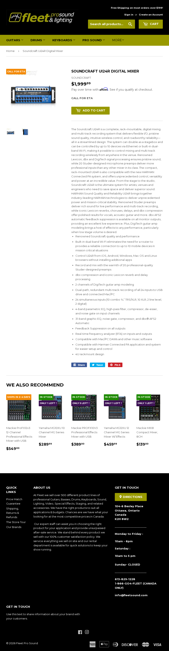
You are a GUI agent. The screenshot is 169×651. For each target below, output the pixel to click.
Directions (132, 497)
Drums (37, 40)
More (117, 40)
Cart (154, 24)
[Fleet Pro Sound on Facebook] (80, 632)
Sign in (128, 14)
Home (10, 51)
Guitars (13, 40)
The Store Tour (16, 522)
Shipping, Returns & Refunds (12, 513)
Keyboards (62, 40)
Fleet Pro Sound (27, 643)
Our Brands (13, 527)
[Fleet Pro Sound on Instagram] (87, 632)
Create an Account (151, 14)
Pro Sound (92, 40)
